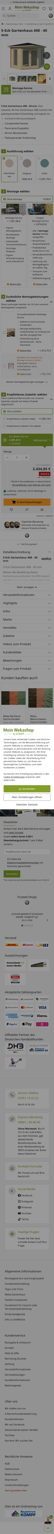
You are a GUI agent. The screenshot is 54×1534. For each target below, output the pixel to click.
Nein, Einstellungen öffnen (27, 797)
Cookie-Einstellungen (14, 777)
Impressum (33, 804)
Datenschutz (21, 804)
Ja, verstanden (27, 788)
